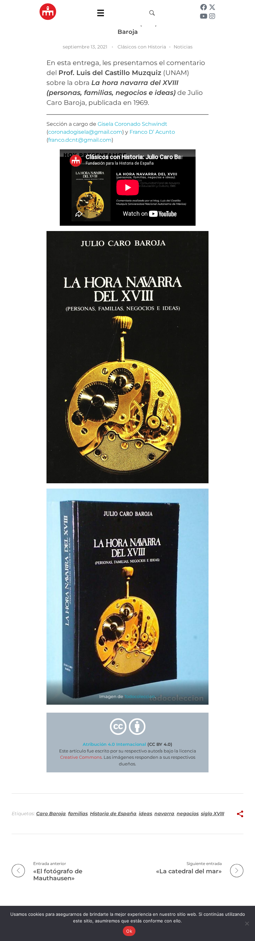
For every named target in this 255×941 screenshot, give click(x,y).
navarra (164, 814)
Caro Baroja (51, 814)
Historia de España (113, 814)
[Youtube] (203, 16)
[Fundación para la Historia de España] (48, 11)
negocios (188, 814)
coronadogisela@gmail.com (85, 132)
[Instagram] (212, 16)
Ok (129, 931)
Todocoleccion (139, 696)
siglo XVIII (212, 814)
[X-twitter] (212, 7)
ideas (145, 814)
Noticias (183, 47)
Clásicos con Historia (142, 47)
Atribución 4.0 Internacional (114, 744)
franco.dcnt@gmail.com (80, 140)
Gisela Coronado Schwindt (132, 124)
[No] (246, 923)
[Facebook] (203, 7)
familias (78, 814)
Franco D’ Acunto (152, 132)
